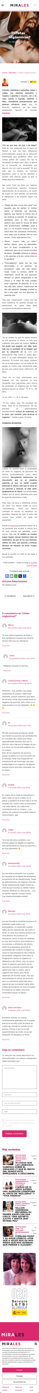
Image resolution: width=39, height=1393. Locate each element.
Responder (6, 645)
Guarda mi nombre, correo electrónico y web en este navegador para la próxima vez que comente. (18, 1123)
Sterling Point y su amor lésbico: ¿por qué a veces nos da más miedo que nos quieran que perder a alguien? (18, 1240)
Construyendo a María (18, 681)
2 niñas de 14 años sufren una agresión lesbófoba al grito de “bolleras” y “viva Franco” (19, 1191)
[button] (36, 1344)
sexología (14, 526)
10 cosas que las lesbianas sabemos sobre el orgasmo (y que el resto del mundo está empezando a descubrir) (19, 1168)
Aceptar (20, 1370)
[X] (20, 576)
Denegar (19, 1376)
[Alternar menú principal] (2, 5)
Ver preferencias (19, 1382)
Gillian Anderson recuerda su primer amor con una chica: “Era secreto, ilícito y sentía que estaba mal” (17, 1214)
